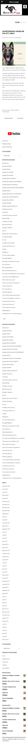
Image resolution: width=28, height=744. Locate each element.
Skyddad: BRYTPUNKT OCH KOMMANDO (11, 193)
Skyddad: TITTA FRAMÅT (7, 172)
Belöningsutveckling (7, 224)
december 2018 (6, 550)
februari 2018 (5, 575)
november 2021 (6, 504)
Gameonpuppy (18, 37)
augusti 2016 (5, 621)
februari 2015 (5, 639)
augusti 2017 (5, 593)
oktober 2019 (5, 526)
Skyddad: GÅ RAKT (6, 190)
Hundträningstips (5, 111)
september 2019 (6, 529)
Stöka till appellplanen (7, 267)
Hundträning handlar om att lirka (9, 215)
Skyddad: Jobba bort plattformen (9, 206)
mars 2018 (4, 572)
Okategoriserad (5, 659)
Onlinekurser (5, 662)
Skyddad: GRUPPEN (6, 203)
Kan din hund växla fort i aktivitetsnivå (10, 283)
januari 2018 (5, 578)
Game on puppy (10, 110)
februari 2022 (5, 495)
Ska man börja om (6, 264)
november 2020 (6, 510)
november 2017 (6, 584)
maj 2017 (4, 599)
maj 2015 (4, 630)
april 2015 (4, 633)
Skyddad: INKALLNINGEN (8, 200)
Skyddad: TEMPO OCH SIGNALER (9, 184)
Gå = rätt (4, 240)
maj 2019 (4, 535)
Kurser (3, 656)
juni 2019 (4, 532)
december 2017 (6, 581)
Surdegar (4, 249)
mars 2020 (4, 520)
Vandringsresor (5, 668)
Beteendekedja (9, 118)
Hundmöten (20, 118)
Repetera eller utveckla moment (9, 233)
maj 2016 (4, 627)
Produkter (4, 665)
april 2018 (4, 569)
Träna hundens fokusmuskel (8, 307)
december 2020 (6, 507)
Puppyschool (5, 140)
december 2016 (6, 612)
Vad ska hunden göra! (7, 286)
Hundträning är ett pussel (8, 304)
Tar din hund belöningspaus (8, 255)
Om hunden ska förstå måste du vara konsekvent (13, 273)
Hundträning (16, 110)
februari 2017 (5, 608)
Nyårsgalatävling (6, 310)
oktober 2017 (5, 587)
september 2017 (6, 590)
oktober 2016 (5, 618)
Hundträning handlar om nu (8, 246)
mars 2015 (4, 636)
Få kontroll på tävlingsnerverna (9, 270)
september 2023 (6, 486)
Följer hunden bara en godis (8, 279)
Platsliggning (5, 252)
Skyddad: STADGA (6, 169)
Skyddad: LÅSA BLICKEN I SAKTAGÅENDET (12, 181)
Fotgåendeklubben (6, 143)
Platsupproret (5, 163)
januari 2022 (5, 498)
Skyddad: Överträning (7, 209)
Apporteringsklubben (7, 147)
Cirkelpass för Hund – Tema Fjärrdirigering (11, 313)
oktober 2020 (5, 513)
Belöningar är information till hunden (10, 261)
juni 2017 (4, 596)
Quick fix (4, 230)
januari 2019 (5, 547)
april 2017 (4, 602)
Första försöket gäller (7, 236)
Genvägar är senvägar (7, 221)
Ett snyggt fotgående (7, 258)
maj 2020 (4, 516)
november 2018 (6, 553)
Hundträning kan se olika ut (8, 301)
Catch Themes (6, 740)
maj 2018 (4, 566)
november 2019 (6, 523)
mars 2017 (4, 605)
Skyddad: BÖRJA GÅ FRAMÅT (9, 178)
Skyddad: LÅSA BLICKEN (7, 175)
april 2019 (4, 538)
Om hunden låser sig (7, 289)
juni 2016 (4, 624)
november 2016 (6, 615)
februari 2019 (5, 544)
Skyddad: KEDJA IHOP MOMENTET (10, 197)
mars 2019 (4, 541)
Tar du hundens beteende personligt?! (11, 295)
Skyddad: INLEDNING (7, 166)
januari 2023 (5, 489)
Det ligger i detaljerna (7, 227)
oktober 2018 (5, 556)
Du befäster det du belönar (8, 243)
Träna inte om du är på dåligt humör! (10, 276)
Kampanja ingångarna (7, 292)
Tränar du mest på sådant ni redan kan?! (11, 298)
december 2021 (6, 501)
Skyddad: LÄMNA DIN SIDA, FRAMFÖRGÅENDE (13, 187)
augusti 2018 (5, 559)
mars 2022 (4, 492)
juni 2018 (4, 563)
